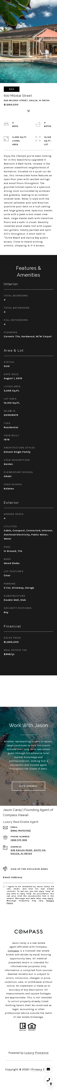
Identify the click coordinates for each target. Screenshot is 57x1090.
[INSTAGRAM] (24, 1043)
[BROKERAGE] (41, 1043)
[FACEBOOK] (16, 1043)
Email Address (12, 877)
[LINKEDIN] (33, 1043)
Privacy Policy (41, 1069)
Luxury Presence (36, 1053)
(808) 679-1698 (19, 840)
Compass (13, 950)
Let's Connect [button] (28, 786)
